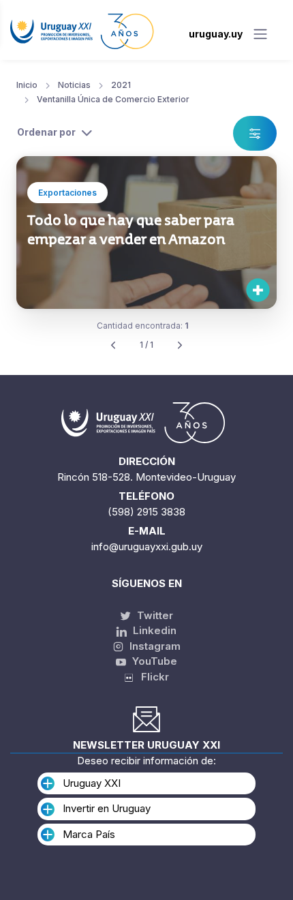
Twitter (153, 615)
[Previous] (113, 345)
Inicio (26, 85)
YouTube (153, 661)
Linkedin (153, 630)
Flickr (151, 676)
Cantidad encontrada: (143, 325)
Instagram (154, 646)
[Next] (180, 345)
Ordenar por (46, 132)
